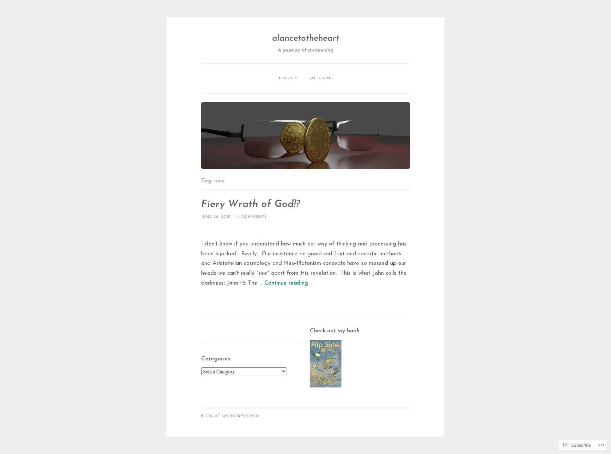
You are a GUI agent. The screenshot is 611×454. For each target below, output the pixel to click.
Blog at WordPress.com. (231, 416)
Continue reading (286, 283)
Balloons (320, 78)
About (285, 78)
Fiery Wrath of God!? (250, 204)
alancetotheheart (305, 38)
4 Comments (252, 217)
